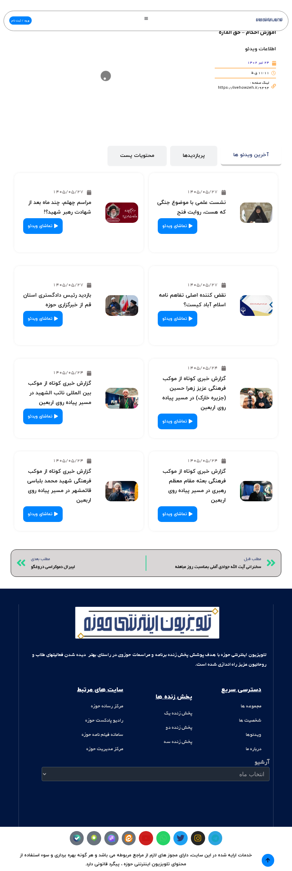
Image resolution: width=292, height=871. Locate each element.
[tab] (251, 156)
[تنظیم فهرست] (146, 18)
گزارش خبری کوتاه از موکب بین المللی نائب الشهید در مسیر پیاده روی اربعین (59, 393)
